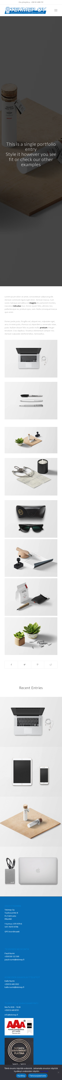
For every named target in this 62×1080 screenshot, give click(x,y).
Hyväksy (21, 1076)
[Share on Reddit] (50, 664)
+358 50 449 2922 (12, 984)
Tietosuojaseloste (37, 1076)
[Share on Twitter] (24, 664)
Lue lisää (44, 1071)
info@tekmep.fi (11, 1014)
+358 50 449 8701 (12, 1010)
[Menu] (55, 10)
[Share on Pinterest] (37, 664)
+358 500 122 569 (12, 956)
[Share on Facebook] (11, 664)
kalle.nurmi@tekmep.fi (14, 987)
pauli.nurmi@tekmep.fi (14, 959)
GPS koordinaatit (12, 931)
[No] (58, 1072)
